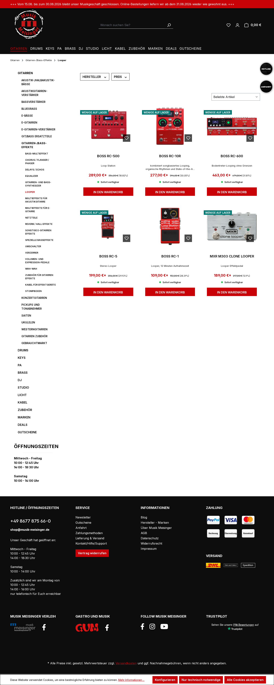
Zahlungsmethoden (89, 533)
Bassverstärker (33, 101)
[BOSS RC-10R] (170, 126)
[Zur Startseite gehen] (29, 24)
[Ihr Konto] (237, 25)
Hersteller (92, 77)
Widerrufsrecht (151, 543)
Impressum (149, 548)
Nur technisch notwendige (201, 680)
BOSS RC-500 (108, 156)
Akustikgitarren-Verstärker (34, 92)
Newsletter (83, 517)
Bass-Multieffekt (36, 153)
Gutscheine (27, 432)
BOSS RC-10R (170, 156)
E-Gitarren (29, 122)
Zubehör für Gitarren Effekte (39, 277)
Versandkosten (126, 663)
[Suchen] (169, 25)
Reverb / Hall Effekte (38, 224)
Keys (22, 358)
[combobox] (132, 25)
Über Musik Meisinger (156, 528)
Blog (144, 517)
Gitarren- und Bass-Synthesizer (38, 184)
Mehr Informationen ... (131, 679)
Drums (23, 350)
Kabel (22, 402)
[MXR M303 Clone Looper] (232, 226)
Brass (23, 372)
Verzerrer (31, 252)
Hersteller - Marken (155, 522)
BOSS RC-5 (108, 256)
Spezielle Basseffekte (39, 240)
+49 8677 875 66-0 (30, 521)
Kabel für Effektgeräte (40, 284)
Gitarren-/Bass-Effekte (34, 145)
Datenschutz (150, 538)
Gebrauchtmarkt (34, 343)
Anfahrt (80, 528)
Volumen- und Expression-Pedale (37, 261)
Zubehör (25, 410)
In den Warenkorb (108, 192)
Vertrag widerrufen (92, 553)
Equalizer (31, 176)
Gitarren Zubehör (34, 336)
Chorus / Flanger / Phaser (37, 162)
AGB (144, 533)
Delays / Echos (34, 169)
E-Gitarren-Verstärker (38, 129)
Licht (22, 395)
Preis (118, 77)
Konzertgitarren (34, 297)
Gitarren (25, 73)
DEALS (22, 425)
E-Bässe (27, 115)
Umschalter (33, 246)
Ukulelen (28, 322)
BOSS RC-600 (232, 156)
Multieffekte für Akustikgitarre (36, 200)
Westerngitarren (34, 329)
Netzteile (31, 217)
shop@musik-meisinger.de (29, 529)
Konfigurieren (165, 680)
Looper (30, 192)
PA (20, 365)
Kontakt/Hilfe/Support (91, 543)
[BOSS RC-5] (108, 226)
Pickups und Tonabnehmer (31, 306)
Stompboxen (33, 291)
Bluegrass (29, 108)
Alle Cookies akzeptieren (245, 680)
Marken (24, 417)
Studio (23, 387)
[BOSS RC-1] (170, 226)
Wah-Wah (31, 268)
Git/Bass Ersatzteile (36, 136)
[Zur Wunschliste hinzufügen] (126, 138)
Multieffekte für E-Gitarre (37, 210)
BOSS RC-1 (170, 256)
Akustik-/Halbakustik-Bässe (38, 82)
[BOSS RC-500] (108, 126)
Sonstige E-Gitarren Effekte (38, 232)
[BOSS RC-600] (232, 126)
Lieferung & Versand (89, 538)
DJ (20, 380)
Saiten (26, 315)
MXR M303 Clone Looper (232, 256)
